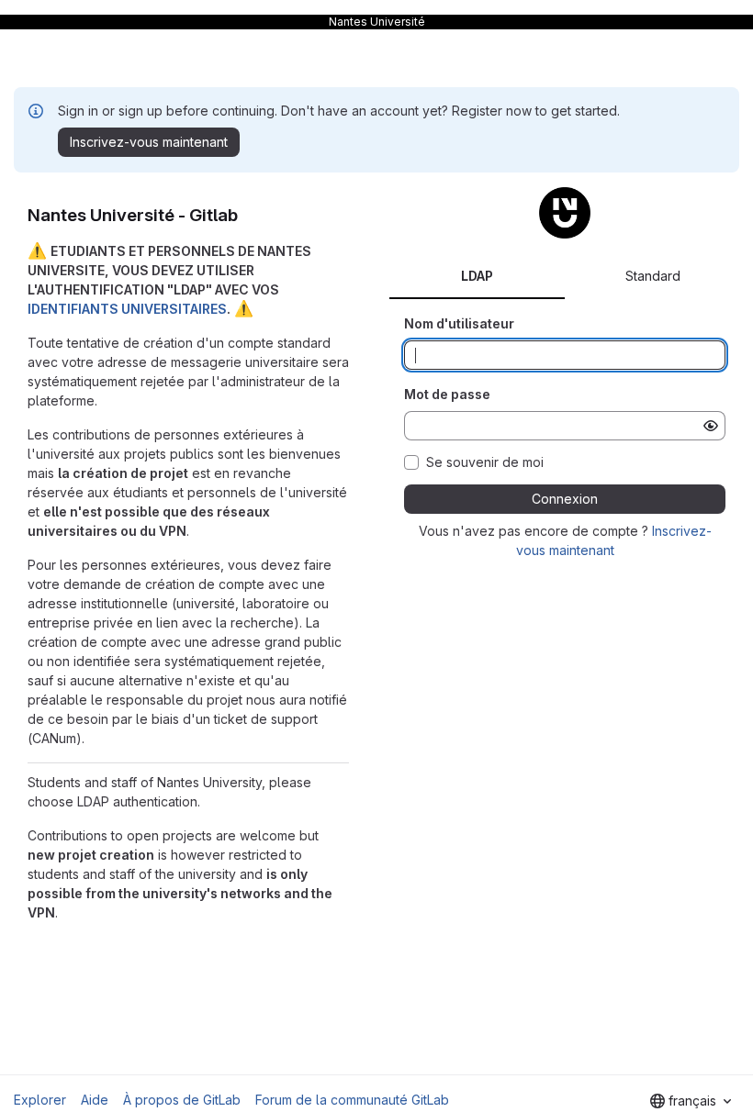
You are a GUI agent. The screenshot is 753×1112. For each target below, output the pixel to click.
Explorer (40, 1099)
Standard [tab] (652, 276)
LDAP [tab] (477, 276)
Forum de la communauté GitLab (352, 1099)
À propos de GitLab (182, 1099)
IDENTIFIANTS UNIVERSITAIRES (127, 309)
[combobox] (690, 1101)
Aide (94, 1099)
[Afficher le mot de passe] (710, 425)
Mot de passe (447, 394)
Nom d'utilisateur (459, 323)
